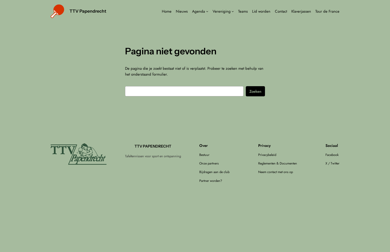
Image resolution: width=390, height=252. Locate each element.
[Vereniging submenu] (233, 11)
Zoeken (255, 91)
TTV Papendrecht (88, 11)
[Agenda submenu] (207, 11)
